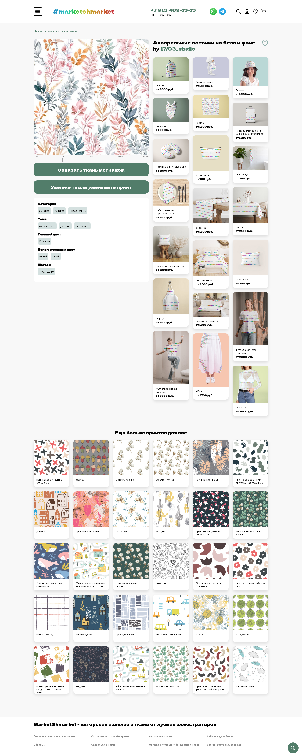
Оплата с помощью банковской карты (174, 744)
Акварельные (47, 226)
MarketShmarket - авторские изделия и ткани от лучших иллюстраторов (125, 724)
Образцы (39, 744)
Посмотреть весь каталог (55, 31)
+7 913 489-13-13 (173, 10)
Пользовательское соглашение (55, 736)
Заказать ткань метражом (91, 170)
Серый (56, 256)
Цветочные (82, 226)
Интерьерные (78, 211)
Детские (59, 211)
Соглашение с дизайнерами (110, 736)
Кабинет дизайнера (220, 736)
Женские (44, 211)
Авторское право (160, 736)
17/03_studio (177, 48)
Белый (43, 256)
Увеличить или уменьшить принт (91, 187)
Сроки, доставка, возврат (224, 744)
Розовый (44, 241)
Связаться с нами (103, 744)
